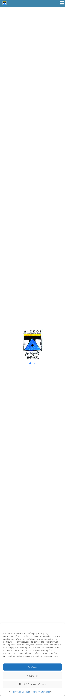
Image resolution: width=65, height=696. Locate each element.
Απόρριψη (32, 675)
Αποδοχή (32, 666)
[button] (62, 3)
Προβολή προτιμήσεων (32, 684)
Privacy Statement (42, 691)
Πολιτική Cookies (21, 691)
